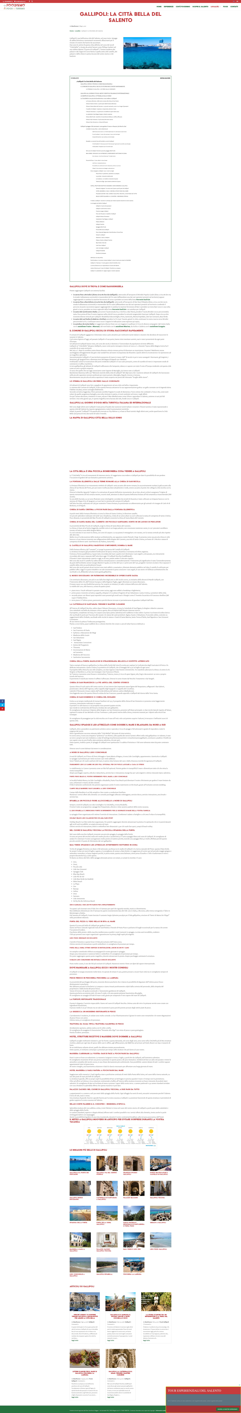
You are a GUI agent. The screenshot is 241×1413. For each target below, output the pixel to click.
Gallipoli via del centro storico (103, 208)
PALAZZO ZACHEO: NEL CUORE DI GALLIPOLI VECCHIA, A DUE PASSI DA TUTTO (116, 193)
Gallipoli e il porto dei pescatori (103, 206)
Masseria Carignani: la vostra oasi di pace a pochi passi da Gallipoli (112, 188)
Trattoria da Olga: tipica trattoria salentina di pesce (108, 181)
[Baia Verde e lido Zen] (134, 1247)
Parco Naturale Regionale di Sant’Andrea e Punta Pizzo (109, 232)
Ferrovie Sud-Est (143, 299)
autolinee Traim (85, 326)
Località (215, 7)
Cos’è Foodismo (183, 7)
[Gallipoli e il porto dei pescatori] (80, 1170)
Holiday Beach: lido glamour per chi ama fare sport (102, 146)
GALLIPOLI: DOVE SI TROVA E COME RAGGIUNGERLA (96, 84)
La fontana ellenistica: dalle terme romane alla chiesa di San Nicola (102, 101)
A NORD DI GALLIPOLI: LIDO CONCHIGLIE (97, 129)
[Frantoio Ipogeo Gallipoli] (134, 1170)
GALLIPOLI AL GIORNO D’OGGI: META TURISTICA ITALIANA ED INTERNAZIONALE (105, 93)
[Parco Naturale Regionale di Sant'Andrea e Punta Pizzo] (134, 1220)
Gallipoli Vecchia (100, 224)
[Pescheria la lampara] (134, 1272)
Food (225, 7)
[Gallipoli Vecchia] (160, 1195)
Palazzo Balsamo (100, 221)
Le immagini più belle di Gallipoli (99, 203)
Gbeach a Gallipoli (100, 235)
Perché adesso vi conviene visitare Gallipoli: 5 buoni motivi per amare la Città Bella (111, 260)
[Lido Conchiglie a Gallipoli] (80, 1272)
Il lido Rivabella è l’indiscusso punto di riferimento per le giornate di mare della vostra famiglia (111, 144)
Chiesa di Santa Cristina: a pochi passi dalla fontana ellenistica (101, 103)
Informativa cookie (161, 1410)
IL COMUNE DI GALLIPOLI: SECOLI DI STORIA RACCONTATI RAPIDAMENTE (103, 86)
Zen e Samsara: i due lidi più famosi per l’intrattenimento (103, 156)
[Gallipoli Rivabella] (107, 1272)
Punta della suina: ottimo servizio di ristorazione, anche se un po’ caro (106, 165)
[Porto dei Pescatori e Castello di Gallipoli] (160, 1170)
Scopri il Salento (200, 7)
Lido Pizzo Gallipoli (101, 245)
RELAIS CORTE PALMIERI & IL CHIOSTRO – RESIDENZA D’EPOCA (112, 196)
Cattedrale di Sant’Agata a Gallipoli (104, 219)
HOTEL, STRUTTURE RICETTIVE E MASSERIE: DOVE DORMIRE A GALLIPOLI (109, 186)
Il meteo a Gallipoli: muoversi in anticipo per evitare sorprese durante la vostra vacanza (112, 200)
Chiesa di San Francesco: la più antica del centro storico (99, 119)
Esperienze (168, 7)
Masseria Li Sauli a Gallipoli (102, 237)
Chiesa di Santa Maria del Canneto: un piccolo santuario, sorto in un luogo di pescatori (107, 106)
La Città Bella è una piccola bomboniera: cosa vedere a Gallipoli (99, 98)
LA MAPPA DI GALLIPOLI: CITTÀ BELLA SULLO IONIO (96, 96)
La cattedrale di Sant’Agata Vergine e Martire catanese (99, 114)
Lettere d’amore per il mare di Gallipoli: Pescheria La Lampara (105, 268)
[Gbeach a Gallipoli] (160, 1220)
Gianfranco (74, 26)
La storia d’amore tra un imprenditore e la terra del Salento (105, 265)
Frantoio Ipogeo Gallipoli (102, 211)
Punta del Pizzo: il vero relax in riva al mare (96, 160)
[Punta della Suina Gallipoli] (107, 1220)
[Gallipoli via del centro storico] (107, 1170)
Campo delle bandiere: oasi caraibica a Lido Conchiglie (103, 137)
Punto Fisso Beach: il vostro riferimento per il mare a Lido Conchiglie (106, 134)
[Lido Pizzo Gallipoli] (160, 1247)
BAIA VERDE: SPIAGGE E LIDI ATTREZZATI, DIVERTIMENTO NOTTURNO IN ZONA (106, 153)
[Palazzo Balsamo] (134, 1195)
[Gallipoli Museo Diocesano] (80, 1195)
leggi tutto (75, 1340)
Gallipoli (91, 1322)
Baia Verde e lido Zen (101, 243)
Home (72, 31)
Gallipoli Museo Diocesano (102, 216)
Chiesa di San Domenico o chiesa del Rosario (97, 122)
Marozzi (96, 326)
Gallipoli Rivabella (100, 250)
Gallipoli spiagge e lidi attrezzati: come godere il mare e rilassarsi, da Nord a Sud (103, 126)
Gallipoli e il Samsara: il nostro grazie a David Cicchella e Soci (105, 263)
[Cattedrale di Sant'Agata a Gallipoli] (107, 1195)
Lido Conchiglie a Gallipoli (102, 248)
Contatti (234, 7)
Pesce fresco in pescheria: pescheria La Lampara (107, 173)
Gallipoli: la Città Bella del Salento (89, 81)
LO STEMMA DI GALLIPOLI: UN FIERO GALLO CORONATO (100, 89)
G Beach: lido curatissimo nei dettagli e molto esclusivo (103, 168)
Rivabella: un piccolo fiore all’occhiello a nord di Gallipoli (100, 141)
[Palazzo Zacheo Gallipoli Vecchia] (107, 1247)
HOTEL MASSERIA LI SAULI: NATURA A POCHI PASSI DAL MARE (112, 191)
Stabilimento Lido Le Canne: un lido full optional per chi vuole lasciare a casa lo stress (109, 131)
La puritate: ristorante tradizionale (104, 176)
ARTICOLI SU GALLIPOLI (97, 257)
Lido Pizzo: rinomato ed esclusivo (99, 163)
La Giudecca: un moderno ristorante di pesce (107, 179)
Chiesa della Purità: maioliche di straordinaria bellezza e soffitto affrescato (104, 117)
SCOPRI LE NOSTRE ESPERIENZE (227, 1409)
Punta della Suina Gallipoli (102, 229)
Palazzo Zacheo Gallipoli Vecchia (104, 240)
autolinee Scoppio (157, 326)
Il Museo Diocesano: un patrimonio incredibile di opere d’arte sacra (102, 111)
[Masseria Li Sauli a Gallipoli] (80, 1247)
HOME (159, 7)
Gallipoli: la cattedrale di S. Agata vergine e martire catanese (105, 271)
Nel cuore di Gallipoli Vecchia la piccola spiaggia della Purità (100, 151)
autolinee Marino (123, 326)
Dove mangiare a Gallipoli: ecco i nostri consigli (102, 171)
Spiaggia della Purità (101, 227)
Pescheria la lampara (101, 253)
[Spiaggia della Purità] (80, 1220)
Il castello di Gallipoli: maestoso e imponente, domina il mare (101, 109)
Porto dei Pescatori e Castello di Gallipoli (106, 214)
